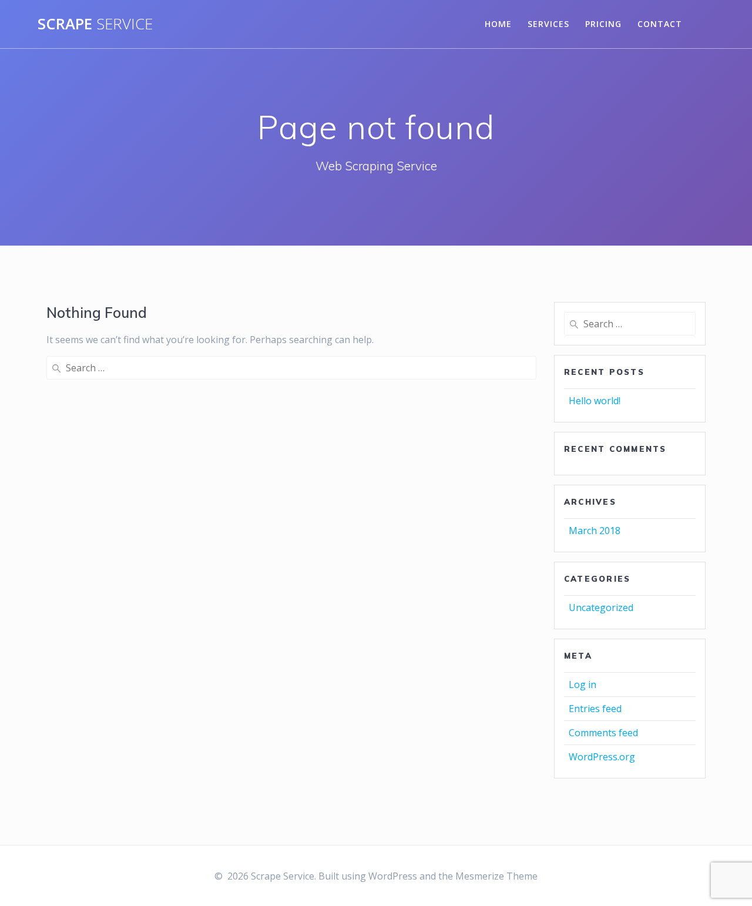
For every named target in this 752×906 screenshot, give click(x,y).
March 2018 (594, 530)
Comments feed (603, 732)
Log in (582, 684)
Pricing (603, 23)
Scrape (95, 24)
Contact (659, 23)
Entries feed (595, 708)
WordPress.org (602, 756)
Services (548, 23)
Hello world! (594, 400)
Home (498, 23)
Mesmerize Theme (496, 876)
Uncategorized (601, 607)
